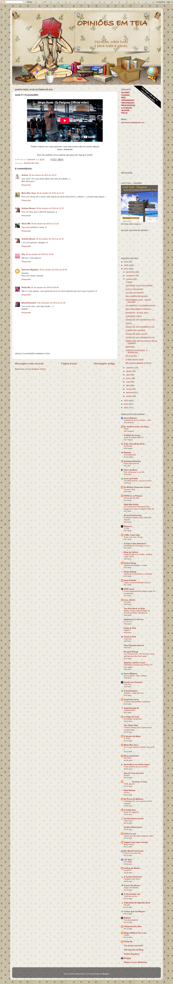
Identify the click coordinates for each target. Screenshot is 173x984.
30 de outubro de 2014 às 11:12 (50, 193)
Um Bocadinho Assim (134, 819)
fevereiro (130, 393)
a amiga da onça (131, 717)
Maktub (127, 918)
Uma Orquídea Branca (134, 645)
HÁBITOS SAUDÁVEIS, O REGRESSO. (136, 351)
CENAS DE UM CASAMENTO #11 (140, 327)
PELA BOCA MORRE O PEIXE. (139, 363)
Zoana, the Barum (132, 885)
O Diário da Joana (132, 435)
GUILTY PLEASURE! (134, 289)
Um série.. (128, 602)
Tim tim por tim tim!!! (133, 946)
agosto (129, 371)
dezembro (130, 272)
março (129, 389)
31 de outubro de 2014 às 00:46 (45, 287)
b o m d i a (128, 622)
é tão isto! (128, 639)
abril (128, 386)
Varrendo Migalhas (30, 270)
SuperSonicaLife (131, 708)
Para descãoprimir (131, 920)
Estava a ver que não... (133, 853)
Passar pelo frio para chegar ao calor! (138, 836)
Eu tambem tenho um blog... (137, 427)
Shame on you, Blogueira (135, 962)
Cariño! (126, 935)
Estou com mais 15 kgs (133, 537)
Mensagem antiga (104, 363)
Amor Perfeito (130, 580)
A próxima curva (131, 699)
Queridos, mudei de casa (133, 693)
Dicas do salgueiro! (131, 812)
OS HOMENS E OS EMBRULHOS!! (141, 306)
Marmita (127, 453)
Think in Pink (130, 637)
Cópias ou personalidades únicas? (137, 583)
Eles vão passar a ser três (134, 472)
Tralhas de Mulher (132, 868)
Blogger (127, 958)
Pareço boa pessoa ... (132, 463)
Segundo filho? (129, 710)
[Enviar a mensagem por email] (51, 159)
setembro (130, 368)
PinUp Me (25, 287)
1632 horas (129, 589)
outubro (129, 279)
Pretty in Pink (130, 628)
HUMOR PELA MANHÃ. (136, 330)
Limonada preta (130, 455)
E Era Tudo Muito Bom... (135, 444)
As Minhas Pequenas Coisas (137, 487)
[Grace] (127, 775)
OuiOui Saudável (131, 954)
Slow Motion (129, 790)
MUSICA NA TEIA (31, 163)
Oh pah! (127, 905)
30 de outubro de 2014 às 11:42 (50, 239)
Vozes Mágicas (130, 674)
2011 (126, 408)
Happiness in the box (134, 619)
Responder (26, 185)
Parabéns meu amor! (132, 879)
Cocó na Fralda (131, 479)
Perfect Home (130, 563)
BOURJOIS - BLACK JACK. (137, 313)
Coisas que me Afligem (134, 911)
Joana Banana (130, 418)
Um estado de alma (131, 498)
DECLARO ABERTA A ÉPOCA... (139, 309)
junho (128, 378)
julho (128, 375)
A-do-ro (126, 793)
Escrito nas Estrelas (133, 682)
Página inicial (68, 363)
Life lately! (128, 862)
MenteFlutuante (28, 303)
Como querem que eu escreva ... (136, 767)
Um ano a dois (129, 489)
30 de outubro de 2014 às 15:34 (40, 254)
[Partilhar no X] (57, 159)
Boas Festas (129, 844)
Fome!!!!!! (128, 870)
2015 (126, 265)
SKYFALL (128, 758)
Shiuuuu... (128, 526)
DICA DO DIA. (131, 356)
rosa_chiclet (129, 600)
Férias (126, 429)
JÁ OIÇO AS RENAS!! (135, 293)
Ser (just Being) (131, 652)
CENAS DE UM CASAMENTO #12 (140, 320)
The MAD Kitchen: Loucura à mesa (137, 481)
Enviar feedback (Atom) (36, 369)
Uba (23, 254)
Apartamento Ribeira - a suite (135, 565)
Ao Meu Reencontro (133, 827)
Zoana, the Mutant (131, 888)
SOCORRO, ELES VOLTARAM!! (139, 286)
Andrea (24, 175)
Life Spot (128, 860)
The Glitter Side (131, 725)
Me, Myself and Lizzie (134, 851)
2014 (126, 269)
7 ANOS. (129, 282)
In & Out (127, 738)
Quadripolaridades (132, 461)
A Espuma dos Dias (133, 926)
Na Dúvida (128, 446)
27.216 (126, 528)
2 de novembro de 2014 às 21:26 (51, 303)
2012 (126, 404)
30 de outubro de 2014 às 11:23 (50, 208)
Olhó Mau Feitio (131, 504)
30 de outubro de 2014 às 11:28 (45, 224)
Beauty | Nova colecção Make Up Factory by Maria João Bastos (137, 612)
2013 (126, 401)
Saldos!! (127, 630)
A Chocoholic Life (132, 894)
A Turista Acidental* (133, 877)
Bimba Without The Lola (135, 933)
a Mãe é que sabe (132, 535)
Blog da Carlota (131, 552)
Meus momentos (131, 756)
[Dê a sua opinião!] (54, 159)
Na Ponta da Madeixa (133, 799)
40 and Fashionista (133, 515)
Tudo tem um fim (130, 896)
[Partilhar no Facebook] (59, 159)
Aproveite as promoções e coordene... (139, 574)
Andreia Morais (28, 208)
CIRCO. (129, 323)
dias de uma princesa (134, 773)
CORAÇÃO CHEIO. (134, 316)
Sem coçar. (128, 821)
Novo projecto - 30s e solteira (135, 676)
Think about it (129, 784)
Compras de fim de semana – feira (137, 420)
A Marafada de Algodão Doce (137, 903)
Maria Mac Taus (28, 193)
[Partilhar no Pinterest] (62, 159)
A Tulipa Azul (130, 810)
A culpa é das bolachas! (135, 544)
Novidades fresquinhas (133, 719)
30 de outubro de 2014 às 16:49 (53, 270)
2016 (126, 262)
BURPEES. (130, 347)
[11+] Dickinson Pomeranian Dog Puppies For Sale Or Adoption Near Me (139, 508)
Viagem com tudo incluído (136, 842)
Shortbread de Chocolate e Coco (136, 546)
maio (128, 382)
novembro (130, 276)
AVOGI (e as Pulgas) (133, 496)
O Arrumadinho (131, 691)
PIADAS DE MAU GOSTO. (137, 334)
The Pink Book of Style (134, 609)
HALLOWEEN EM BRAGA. (137, 296)
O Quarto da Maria (132, 736)
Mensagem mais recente (29, 363)
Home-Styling (130, 572)
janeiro (129, 396)
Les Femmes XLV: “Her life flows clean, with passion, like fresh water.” (139, 655)
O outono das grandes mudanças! (137, 702)
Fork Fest (127, 684)
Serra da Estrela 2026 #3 (133, 437)
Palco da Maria (130, 470)
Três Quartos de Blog (133, 950)
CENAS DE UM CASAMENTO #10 (140, 338)
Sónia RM (25, 224)
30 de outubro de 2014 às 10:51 (42, 175)
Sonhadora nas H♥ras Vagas (137, 764)
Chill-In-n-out (130, 834)
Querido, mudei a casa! (134, 663)
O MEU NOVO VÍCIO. (135, 360)
